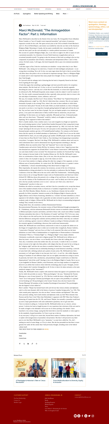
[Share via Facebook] (20, 343)
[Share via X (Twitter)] (24, 343)
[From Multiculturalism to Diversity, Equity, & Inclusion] (68, 368)
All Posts (17, 14)
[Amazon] (78, 415)
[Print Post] (36, 343)
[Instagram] (92, 415)
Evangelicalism (22, 333)
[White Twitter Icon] (89, 415)
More (64, 14)
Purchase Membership (19, 398)
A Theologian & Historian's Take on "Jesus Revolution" (30, 381)
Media (20, 335)
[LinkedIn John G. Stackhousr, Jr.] (85, 415)
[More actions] (79, 25)
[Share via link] (32, 343)
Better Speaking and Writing (43, 14)
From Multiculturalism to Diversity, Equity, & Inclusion (68, 381)
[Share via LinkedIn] (28, 343)
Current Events (22, 338)
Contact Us (17, 400)
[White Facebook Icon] (82, 415)
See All (84, 355)
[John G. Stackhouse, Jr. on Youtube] (75, 415)
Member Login (18, 402)
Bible (58, 14)
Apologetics (27, 14)
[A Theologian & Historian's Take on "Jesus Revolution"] (31, 368)
